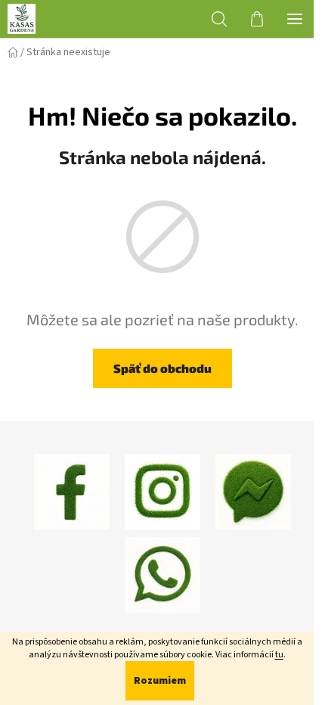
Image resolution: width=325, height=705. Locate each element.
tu (279, 654)
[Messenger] (253, 491)
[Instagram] (162, 491)
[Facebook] (72, 491)
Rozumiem (160, 680)
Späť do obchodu (162, 368)
